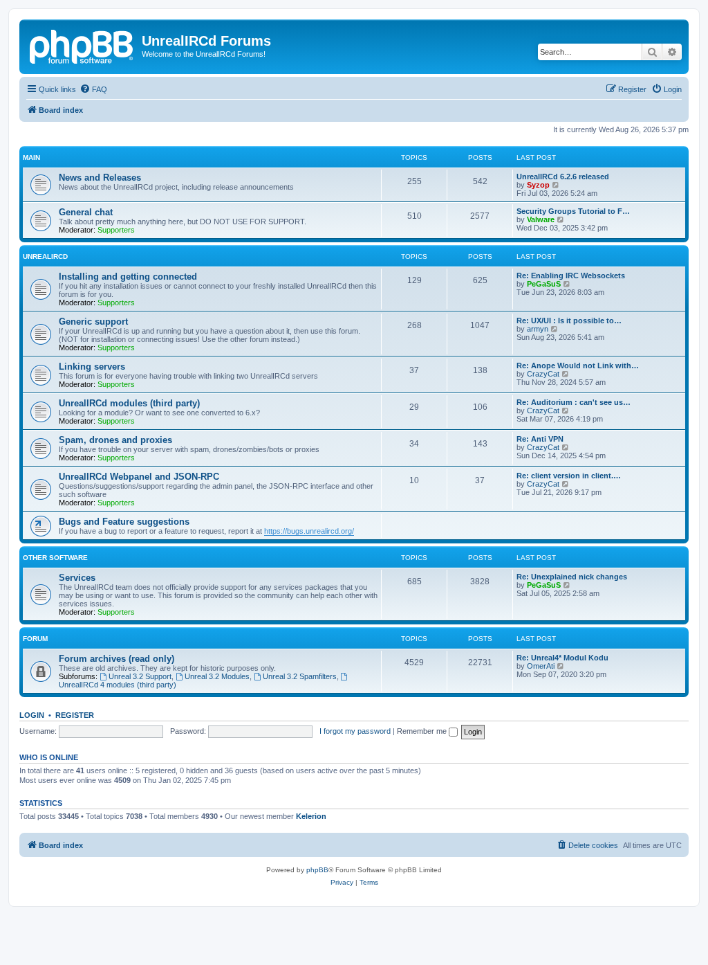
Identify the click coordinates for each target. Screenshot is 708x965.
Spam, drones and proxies (115, 440)
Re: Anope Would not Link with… (577, 365)
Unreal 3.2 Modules (217, 676)
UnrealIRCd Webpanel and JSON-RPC (139, 476)
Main (31, 157)
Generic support (93, 321)
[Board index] (82, 45)
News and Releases (100, 177)
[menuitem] (93, 89)
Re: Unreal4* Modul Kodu (562, 657)
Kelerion (311, 816)
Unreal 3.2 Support (140, 676)
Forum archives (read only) (116, 658)
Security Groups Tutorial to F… (573, 211)
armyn (537, 329)
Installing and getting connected (128, 276)
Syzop (538, 185)
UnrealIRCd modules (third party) (129, 403)
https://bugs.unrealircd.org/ (309, 531)
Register (74, 715)
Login (31, 715)
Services (77, 577)
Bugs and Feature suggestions (124, 521)
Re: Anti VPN (539, 439)
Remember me (423, 731)
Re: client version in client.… (568, 475)
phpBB (317, 870)
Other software (55, 557)
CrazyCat (543, 374)
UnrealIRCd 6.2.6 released (562, 176)
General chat (86, 212)
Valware (541, 219)
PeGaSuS (544, 284)
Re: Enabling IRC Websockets (570, 275)
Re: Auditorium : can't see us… (573, 402)
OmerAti (541, 666)
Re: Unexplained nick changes (571, 576)
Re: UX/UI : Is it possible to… (569, 320)
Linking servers (92, 366)
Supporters (116, 230)
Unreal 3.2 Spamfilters (300, 676)
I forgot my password (355, 731)
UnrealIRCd (45, 256)
